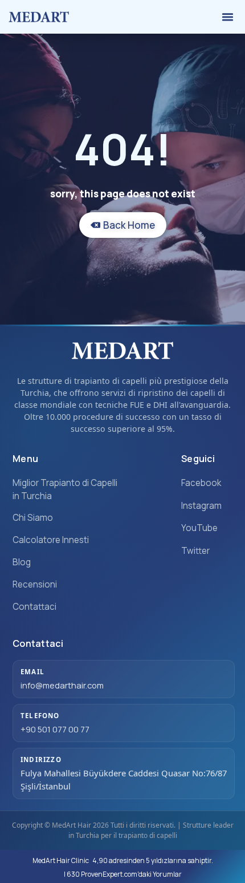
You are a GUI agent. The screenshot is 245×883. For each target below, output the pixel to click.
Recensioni (35, 584)
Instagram (201, 506)
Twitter (195, 551)
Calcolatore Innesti (51, 540)
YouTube (199, 528)
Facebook (201, 483)
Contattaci (34, 607)
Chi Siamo (33, 518)
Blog (22, 562)
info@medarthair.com (62, 685)
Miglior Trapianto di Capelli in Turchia (65, 489)
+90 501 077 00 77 (55, 729)
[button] (228, 17)
